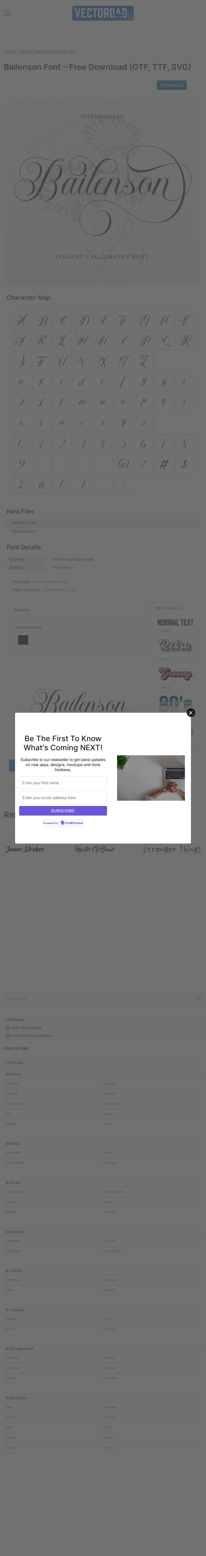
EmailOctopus (74, 823)
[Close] (191, 712)
